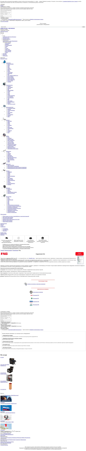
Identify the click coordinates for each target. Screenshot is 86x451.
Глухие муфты (10, 141)
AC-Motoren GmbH (11, 108)
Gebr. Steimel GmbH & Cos (12, 75)
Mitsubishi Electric (10, 101)
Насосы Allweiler (10, 78)
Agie (8, 98)
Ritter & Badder (10, 90)
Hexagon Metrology (11, 176)
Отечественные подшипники (13, 205)
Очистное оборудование (8, 218)
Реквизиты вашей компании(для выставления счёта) (6, 326)
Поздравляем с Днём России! (10, 403)
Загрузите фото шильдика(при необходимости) (5, 323)
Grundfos (9, 81)
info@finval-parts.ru (4, 31)
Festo (8, 152)
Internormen (9, 127)
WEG (8, 116)
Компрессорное (12, 439)
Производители (6, 37)
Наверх (1, 5)
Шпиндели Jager (10, 165)
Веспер (8, 102)
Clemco (6, 46)
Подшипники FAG (36, 295)
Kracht (8, 71)
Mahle (8, 122)
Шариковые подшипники (12, 210)
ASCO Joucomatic (10, 159)
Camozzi (9, 153)
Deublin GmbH (10, 139)
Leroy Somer (9, 100)
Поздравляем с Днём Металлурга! (11, 395)
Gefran (8, 175)
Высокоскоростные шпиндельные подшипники (17, 167)
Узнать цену (5, 55)
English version (3, 232)
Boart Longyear (8, 51)
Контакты (14, 36)
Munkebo (7, 44)
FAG (8, 200)
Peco (8, 132)
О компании (5, 36)
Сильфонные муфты (11, 145)
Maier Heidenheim (10, 140)
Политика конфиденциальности (6, 434)
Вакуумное (2, 439)
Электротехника (3, 437)
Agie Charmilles (8, 50)
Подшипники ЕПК (36, 304)
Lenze (8, 93)
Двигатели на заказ (11, 103)
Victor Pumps (10, 72)
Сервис (10, 41)
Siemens (9, 86)
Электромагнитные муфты (12, 148)
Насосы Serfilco (10, 77)
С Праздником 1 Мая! (9, 421)
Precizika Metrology (11, 183)
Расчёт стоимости (79, 254)
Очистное (7, 439)
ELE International (8, 45)
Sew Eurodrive (10, 96)
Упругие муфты (10, 142)
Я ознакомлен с (11, 19)
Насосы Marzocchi (11, 79)
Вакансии (10, 36)
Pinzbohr (9, 191)
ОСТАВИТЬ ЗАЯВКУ (4, 18)
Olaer (8, 67)
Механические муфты (11, 144)
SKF (8, 201)
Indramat (9, 88)
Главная (2, 250)
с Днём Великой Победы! (10, 412)
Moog (8, 70)
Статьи (1, 225)
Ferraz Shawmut (10, 97)
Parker (8, 65)
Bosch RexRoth (10, 63)
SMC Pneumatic (10, 158)
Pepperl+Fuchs (10, 179)
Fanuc (8, 92)
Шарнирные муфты (11, 147)
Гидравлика (9, 437)
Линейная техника (11, 211)
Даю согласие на (33, 19)
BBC (8, 99)
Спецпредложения (6, 38)
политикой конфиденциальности (14, 19)
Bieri (8, 74)
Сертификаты (5, 229)
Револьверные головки (12, 192)
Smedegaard (9, 73)
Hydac (8, 124)
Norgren (9, 154)
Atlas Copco (7, 49)
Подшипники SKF (36, 301)
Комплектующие (3, 58)
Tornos (6, 52)
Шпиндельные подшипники (13, 166)
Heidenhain (9, 171)
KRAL (8, 181)
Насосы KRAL (10, 76)
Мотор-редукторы (11, 193)
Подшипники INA (36, 298)
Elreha (8, 94)
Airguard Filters (10, 128)
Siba (8, 89)
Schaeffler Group (32, 258)
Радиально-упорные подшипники (14, 206)
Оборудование (6, 41)
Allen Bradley (10, 87)
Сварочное (18, 439)
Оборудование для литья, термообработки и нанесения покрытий (16, 216)
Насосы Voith (10, 80)
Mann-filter (9, 121)
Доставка (4, 53)
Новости (2, 224)
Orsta (8, 66)
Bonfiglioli (9, 138)
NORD (8, 91)
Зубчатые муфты (10, 143)
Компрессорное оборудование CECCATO (11, 219)
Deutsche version (3, 233)
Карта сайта (2, 435)
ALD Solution (7, 43)
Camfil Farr (9, 130)
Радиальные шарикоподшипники (14, 208)
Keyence (9, 182)
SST (6, 47)
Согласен (2, 4)
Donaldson (9, 125)
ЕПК (8, 203)
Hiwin (8, 198)
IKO (8, 202)
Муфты (23, 437)
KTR (8, 137)
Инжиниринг (14, 41)
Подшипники (15, 250)
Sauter (8, 190)
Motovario (9, 69)
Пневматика (14, 437)
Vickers (8, 68)
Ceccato (6, 48)
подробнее (2, 402)
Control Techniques (11, 95)
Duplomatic (9, 189)
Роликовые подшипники (12, 207)
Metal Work (9, 155)
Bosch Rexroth (10, 156)
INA (8, 197)
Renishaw (9, 184)
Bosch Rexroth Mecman (11, 157)
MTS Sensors (10, 178)
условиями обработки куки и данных (70, 1)
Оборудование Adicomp (7, 221)
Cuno (8, 126)
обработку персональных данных (36, 19)
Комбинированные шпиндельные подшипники (16, 168)
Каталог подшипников (12, 212)
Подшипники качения (11, 209)
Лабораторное (23, 439)
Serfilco (8, 131)
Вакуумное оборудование (8, 217)
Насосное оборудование (7, 220)
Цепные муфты (10, 146)
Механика (19, 437)
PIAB (8, 161)
